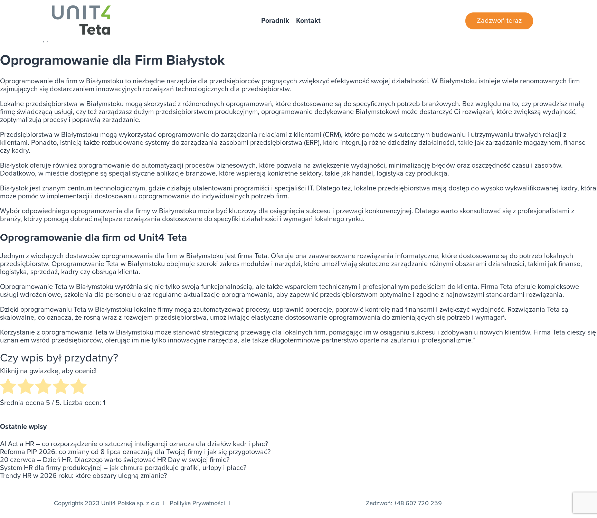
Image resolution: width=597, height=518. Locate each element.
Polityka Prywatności (197, 503)
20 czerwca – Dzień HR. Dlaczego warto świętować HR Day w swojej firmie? (114, 460)
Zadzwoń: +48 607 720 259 (404, 503)
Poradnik (275, 21)
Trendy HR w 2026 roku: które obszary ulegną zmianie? (83, 476)
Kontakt (308, 21)
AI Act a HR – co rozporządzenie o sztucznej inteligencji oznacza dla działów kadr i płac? (134, 444)
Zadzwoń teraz (499, 21)
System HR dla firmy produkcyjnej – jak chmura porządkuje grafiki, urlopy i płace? (123, 468)
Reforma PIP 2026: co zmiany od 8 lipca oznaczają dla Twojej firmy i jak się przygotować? (135, 452)
